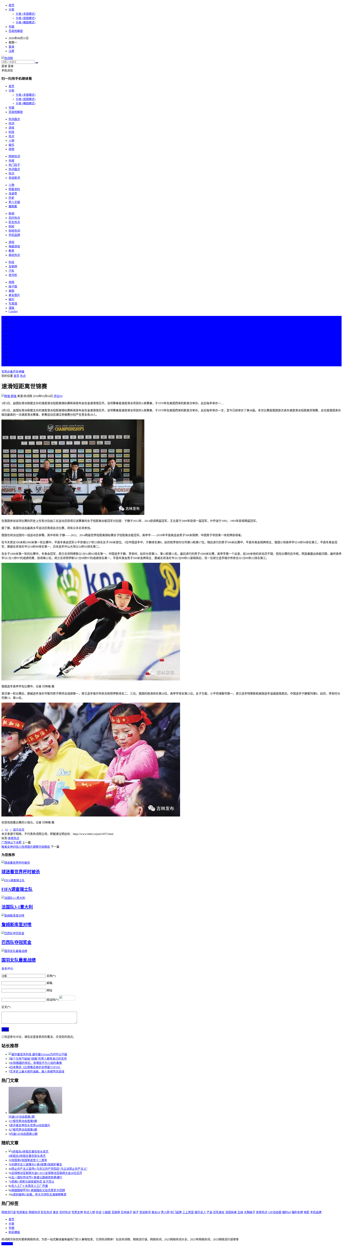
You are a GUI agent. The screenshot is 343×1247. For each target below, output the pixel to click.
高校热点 (14, 255)
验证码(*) (52, 999)
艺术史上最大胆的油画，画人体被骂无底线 (37, 1071)
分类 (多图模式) (25, 13)
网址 (49, 990)
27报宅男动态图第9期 (23, 1121)
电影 (306, 1212)
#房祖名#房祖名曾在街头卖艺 (27, 1155)
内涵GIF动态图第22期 (24, 1133)
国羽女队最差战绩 (18, 960)
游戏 (11, 127)
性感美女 (22, 1212)
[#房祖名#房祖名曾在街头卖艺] (175, 1151)
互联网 (13, 266)
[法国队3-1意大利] (171, 898)
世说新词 (14, 177)
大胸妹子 (249, 1212)
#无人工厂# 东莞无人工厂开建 (29, 1185)
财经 (11, 226)
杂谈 (98, 1212)
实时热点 (14, 217)
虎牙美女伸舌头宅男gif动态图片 (30, 1125)
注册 (11, 51)
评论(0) (58, 396)
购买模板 (14, 1232)
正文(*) (5, 1007)
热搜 (11, 160)
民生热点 (14, 222)
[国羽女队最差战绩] (171, 951)
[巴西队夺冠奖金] (171, 933)
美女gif (155, 1212)
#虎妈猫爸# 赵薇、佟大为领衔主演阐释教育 (38, 1194)
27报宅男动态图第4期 (23, 1129)
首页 (11, 5)
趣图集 (13, 206)
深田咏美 (231, 1212)
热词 (11, 123)
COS (11, 364)
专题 (11, 26)
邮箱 (49, 983)
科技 (11, 132)
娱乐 (11, 144)
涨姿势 (13, 193)
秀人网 (165, 1212)
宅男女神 (77, 1212)
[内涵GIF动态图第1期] (175, 1100)
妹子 (136, 1212)
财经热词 (14, 230)
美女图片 (14, 295)
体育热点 (13, 838)
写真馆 (13, 303)
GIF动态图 (274, 1212)
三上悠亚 (188, 1212)
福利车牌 (297, 1212)
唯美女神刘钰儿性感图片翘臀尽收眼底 (25, 846)
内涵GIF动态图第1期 (22, 1116)
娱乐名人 (200, 1212)
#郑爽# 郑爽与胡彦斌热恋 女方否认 (32, 1181)
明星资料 (14, 189)
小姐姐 (106, 1212)
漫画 (11, 307)
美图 (11, 290)
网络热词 (14, 156)
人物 (11, 140)
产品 (209, 1212)
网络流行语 (8, 1212)
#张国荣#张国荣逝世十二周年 (28, 1160)
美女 (11, 352)
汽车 (11, 270)
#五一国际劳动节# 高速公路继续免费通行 (36, 1177)
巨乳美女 (219, 1212)
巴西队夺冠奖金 (16, 942)
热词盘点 (14, 119)
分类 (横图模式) (25, 22)
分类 (11, 9)
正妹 (240, 1212)
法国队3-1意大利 (17, 907)
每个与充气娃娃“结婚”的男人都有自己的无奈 (38, 1058)
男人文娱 (14, 202)
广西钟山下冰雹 (11, 842)
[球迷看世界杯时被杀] (171, 862)
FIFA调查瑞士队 (17, 889)
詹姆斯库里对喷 (16, 924)
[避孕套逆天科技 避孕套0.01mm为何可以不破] (175, 1054)
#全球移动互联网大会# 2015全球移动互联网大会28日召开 (46, 1173)
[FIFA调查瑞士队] (171, 880)
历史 (11, 197)
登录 (11, 46)
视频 (11, 149)
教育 (11, 250)
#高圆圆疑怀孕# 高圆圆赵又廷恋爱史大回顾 (37, 1190)
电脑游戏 (14, 246)
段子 (11, 344)
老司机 (13, 275)
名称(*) (51, 975)
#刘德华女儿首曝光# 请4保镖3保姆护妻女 (36, 1164)
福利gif (286, 1212)
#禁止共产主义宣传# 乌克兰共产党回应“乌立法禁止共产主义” (49, 1168)
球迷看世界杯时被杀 (20, 871)
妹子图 (13, 286)
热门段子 (14, 164)
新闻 (11, 213)
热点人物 (89, 1212)
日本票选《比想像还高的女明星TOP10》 (35, 1067)
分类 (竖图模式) (25, 18)
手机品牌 (14, 235)
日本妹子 (126, 1212)
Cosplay (13, 311)
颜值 (13, 396)
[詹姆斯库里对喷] (171, 915)
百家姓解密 (16, 31)
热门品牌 (176, 1212)
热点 (11, 136)
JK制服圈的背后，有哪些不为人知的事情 (36, 1062)
